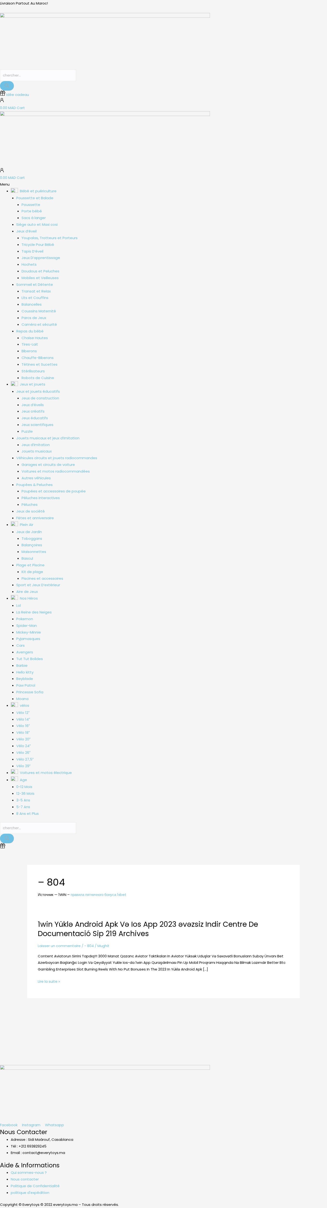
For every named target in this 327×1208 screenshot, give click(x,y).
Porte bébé (32, 211)
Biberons (29, 350)
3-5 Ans (23, 800)
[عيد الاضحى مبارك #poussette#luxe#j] (61, 1022)
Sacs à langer (34, 217)
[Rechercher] (7, 86)
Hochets (29, 264)
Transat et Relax (36, 291)
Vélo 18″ (23, 732)
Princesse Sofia (29, 692)
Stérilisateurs (33, 371)
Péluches (30, 504)
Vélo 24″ (23, 745)
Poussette (31, 204)
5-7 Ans (23, 806)
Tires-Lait (30, 344)
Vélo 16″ (23, 725)
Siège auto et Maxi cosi (37, 224)
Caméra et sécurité (39, 324)
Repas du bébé (30, 331)
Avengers (24, 652)
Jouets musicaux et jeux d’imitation (47, 438)
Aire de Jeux (27, 591)
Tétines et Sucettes (39, 364)
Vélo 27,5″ (25, 759)
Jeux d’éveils (33, 404)
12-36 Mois (25, 793)
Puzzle (27, 431)
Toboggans (32, 538)
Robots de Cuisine (38, 377)
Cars (20, 645)
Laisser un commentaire (59, 945)
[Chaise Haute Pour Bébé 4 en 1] (224, 1022)
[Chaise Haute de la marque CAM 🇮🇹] (143, 1022)
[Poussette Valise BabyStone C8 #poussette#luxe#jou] (20, 1026)
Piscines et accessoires (42, 578)
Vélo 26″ (23, 752)
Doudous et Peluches (40, 271)
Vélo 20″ (23, 739)
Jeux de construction (40, 398)
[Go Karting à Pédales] (306, 1022)
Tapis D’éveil (32, 251)
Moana (22, 698)
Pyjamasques (28, 638)
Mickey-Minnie (28, 632)
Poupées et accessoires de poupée (54, 491)
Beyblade (24, 678)
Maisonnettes (34, 551)
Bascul (27, 558)
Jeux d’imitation (36, 444)
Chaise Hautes (35, 337)
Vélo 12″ (22, 712)
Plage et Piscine (30, 565)
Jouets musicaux (37, 451)
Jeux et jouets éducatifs (38, 391)
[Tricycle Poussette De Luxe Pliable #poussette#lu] (102, 1026)
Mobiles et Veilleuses (40, 277)
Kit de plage (32, 571)
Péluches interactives (41, 497)
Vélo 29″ (23, 765)
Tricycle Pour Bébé (38, 244)
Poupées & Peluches (34, 484)
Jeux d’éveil (26, 231)
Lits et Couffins (35, 297)
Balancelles (32, 304)
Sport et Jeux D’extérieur (38, 584)
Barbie (22, 665)
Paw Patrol (25, 685)
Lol (18, 605)
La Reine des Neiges (34, 612)
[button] (163, 184)
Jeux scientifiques (37, 424)
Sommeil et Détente (34, 284)
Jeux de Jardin (29, 531)
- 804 (89, 945)
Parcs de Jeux (34, 317)
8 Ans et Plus (27, 813)
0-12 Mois (24, 786)
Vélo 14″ (23, 719)
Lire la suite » (49, 981)
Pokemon (24, 618)
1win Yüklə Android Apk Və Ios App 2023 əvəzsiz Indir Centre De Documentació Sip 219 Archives (148, 929)
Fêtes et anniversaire (35, 517)
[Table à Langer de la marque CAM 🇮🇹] (184, 1022)
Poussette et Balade (34, 197)
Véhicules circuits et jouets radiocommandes (56, 457)
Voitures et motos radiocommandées (56, 471)
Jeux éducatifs (35, 417)
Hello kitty (25, 672)
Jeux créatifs (33, 411)
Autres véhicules (36, 477)
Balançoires (32, 544)
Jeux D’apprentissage (41, 257)
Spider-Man (26, 625)
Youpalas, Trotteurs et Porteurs (50, 237)
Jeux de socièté (30, 511)
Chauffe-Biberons (38, 357)
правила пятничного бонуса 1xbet (98, 894)
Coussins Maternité (39, 311)
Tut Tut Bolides (29, 658)
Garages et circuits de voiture (48, 464)
